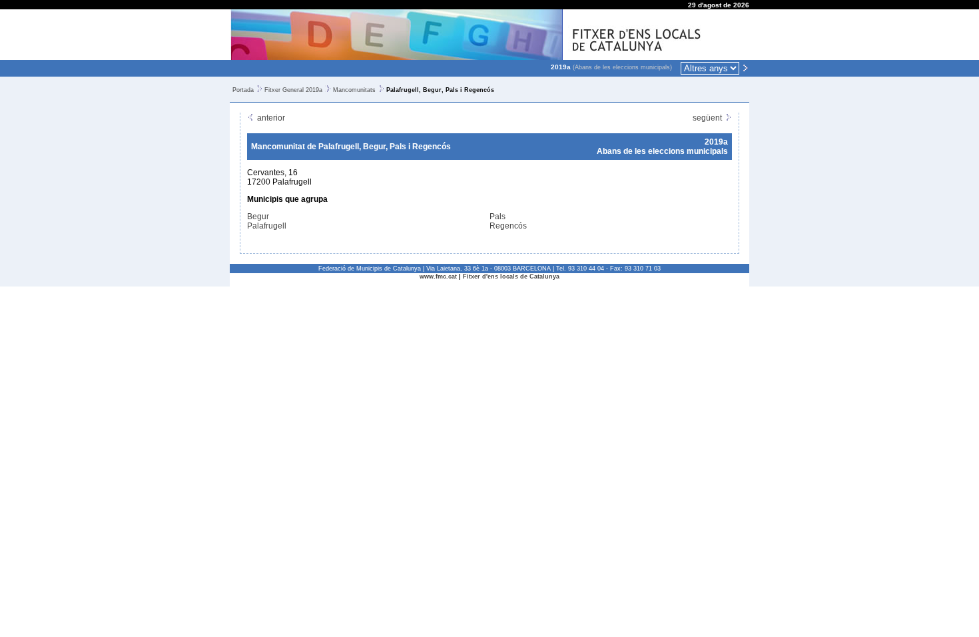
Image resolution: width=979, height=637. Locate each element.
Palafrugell (266, 226)
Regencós (508, 226)
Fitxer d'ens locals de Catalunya (511, 276)
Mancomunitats (354, 90)
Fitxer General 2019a (293, 90)
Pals (497, 216)
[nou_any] (745, 67)
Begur (258, 216)
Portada (243, 90)
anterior (270, 118)
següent (708, 118)
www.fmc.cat (438, 276)
